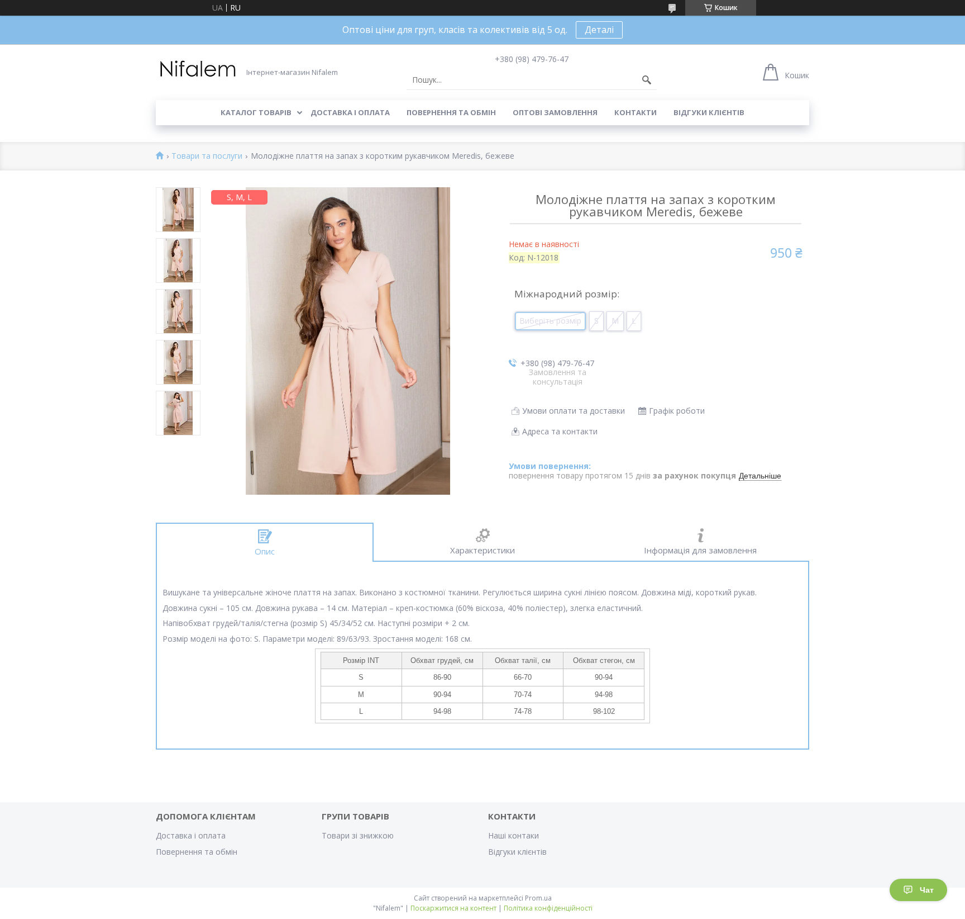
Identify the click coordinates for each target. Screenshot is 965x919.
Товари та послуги (206, 156)
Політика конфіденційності (548, 908)
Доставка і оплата (350, 112)
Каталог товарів (256, 112)
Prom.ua (538, 898)
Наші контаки (513, 835)
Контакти (635, 112)
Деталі (599, 29)
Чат (927, 889)
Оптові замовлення (555, 112)
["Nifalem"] (198, 69)
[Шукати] (646, 79)
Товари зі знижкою (358, 835)
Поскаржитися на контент (453, 908)
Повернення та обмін (451, 112)
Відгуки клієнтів (708, 112)
